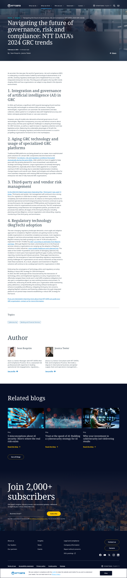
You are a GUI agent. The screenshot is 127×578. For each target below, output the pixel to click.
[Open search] (114, 6)
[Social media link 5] (118, 555)
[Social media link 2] (105, 555)
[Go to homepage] (14, 5)
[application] (63, 573)
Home (10, 18)
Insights (17, 18)
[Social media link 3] (109, 555)
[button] (33, 6)
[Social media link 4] (114, 555)
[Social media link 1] (100, 555)
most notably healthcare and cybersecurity (43, 248)
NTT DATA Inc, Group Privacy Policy (39, 519)
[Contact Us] (118, 6)
